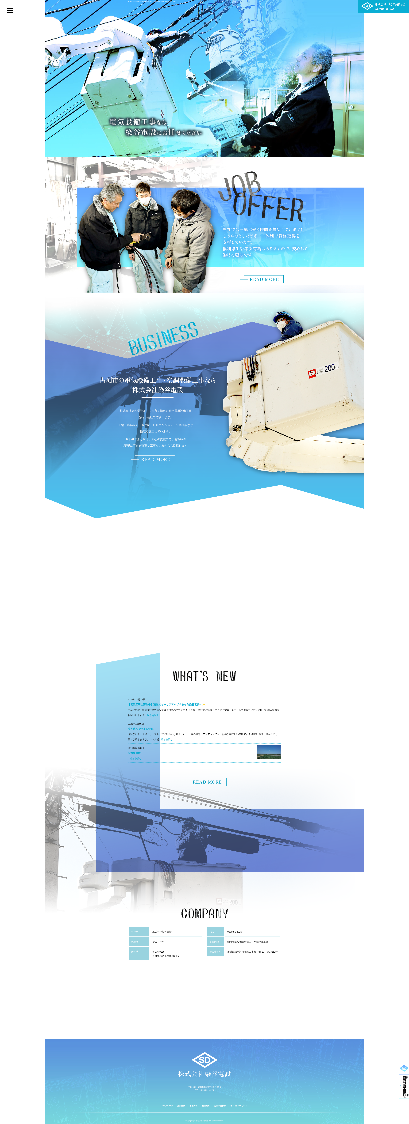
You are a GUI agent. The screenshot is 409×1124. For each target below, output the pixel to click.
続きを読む (153, 715)
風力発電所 (134, 753)
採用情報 (181, 1106)
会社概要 (206, 1106)
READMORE (153, 459)
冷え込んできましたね (140, 728)
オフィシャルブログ (239, 1106)
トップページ (167, 1106)
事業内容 (193, 1106)
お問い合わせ (220, 1106)
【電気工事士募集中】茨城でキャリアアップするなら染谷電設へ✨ (166, 704)
